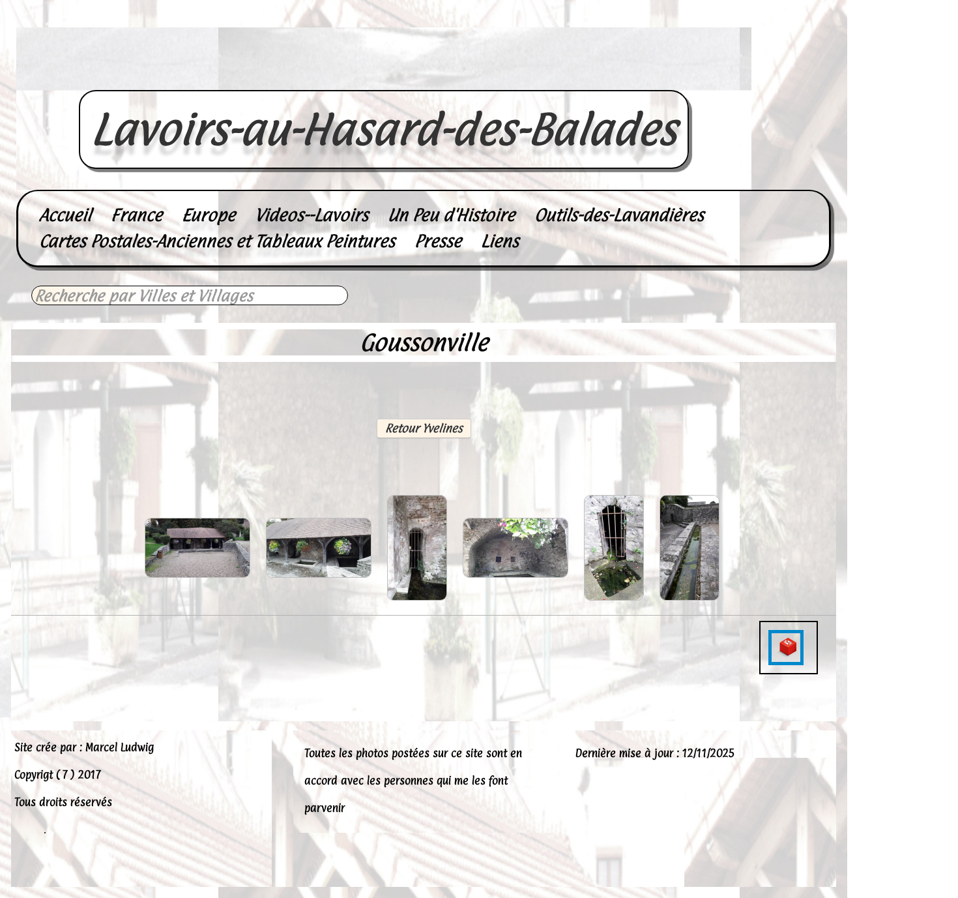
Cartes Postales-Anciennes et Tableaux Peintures (217, 241)
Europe (208, 215)
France (136, 215)
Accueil (65, 215)
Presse (437, 241)
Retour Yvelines (424, 428)
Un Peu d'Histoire (451, 215)
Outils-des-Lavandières (619, 215)
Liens (500, 241)
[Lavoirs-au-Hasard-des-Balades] (384, 75)
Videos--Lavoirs (311, 215)
